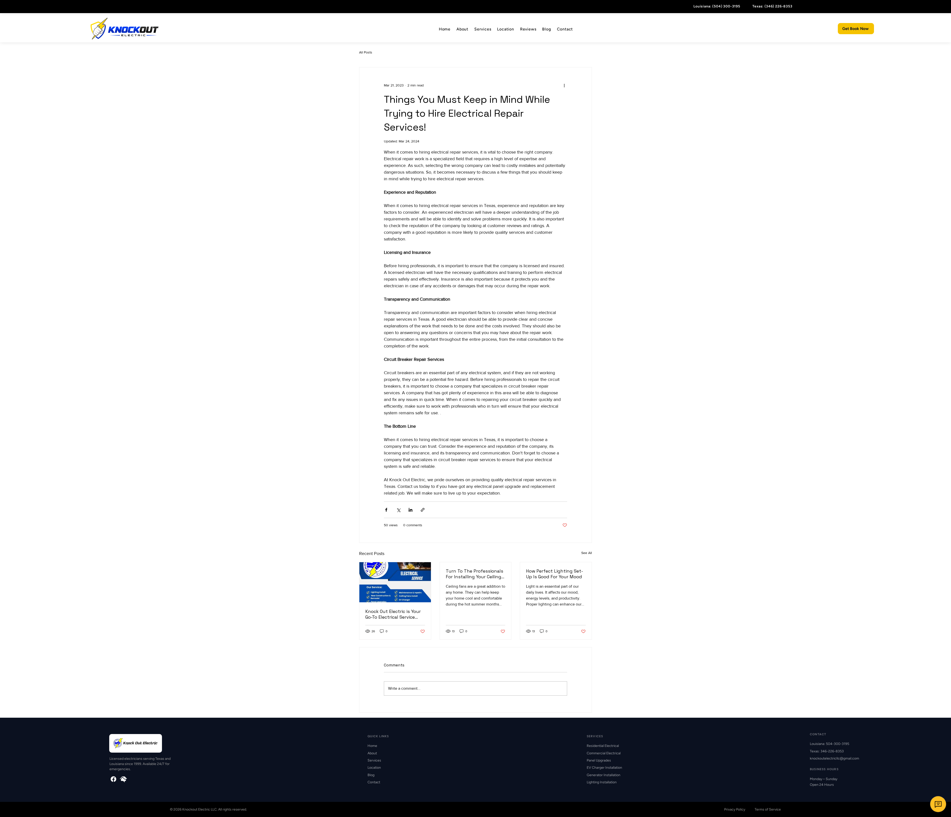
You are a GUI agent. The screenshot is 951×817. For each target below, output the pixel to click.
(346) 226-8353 (778, 6)
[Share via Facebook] (386, 509)
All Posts (365, 52)
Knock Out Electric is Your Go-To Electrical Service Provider (393, 614)
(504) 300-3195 (726, 6)
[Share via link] (422, 509)
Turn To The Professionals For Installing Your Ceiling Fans (474, 574)
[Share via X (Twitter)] (398, 509)
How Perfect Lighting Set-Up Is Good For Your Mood (554, 574)
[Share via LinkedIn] (410, 509)
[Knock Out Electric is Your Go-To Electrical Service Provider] (395, 582)
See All (586, 553)
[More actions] (564, 85)
